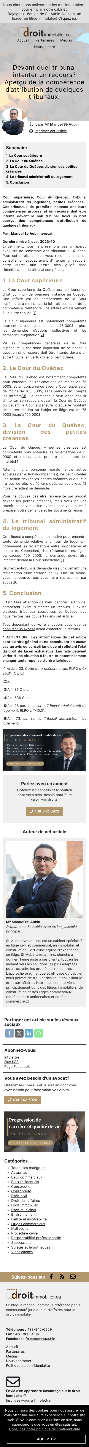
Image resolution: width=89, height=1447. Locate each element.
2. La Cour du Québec (24, 161)
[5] (61, 560)
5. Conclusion (17, 182)
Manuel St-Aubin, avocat (31, 233)
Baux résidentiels (25, 1182)
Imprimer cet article (51, 131)
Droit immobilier (24, 1205)
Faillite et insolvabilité (29, 1219)
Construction (21, 1186)
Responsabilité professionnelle (36, 1238)
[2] (41, 335)
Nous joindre (44, 47)
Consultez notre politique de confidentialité (44, 1429)
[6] (16, 582)
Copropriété (21, 1191)
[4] (17, 461)
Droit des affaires (25, 1200)
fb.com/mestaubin (40, 1339)
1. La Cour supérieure (24, 155)
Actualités (19, 1172)
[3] (24, 396)
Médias (66, 40)
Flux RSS (11, 1062)
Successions (21, 1242)
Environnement (23, 1214)
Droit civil (19, 1196)
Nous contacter (18, 1361)
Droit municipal (23, 1210)
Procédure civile (24, 1233)
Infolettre (11, 1057)
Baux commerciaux (26, 1177)
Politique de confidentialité (28, 1365)
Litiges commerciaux (28, 1224)
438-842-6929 (46, 811)
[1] (34, 313)
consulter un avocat (20, 260)
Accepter (46, 1439)
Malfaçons (19, 1228)
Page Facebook (17, 1066)
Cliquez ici (67, 18)
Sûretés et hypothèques (30, 1247)
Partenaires (44, 40)
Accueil (23, 40)
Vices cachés (22, 1252)
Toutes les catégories (28, 1168)
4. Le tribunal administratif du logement (39, 176)
